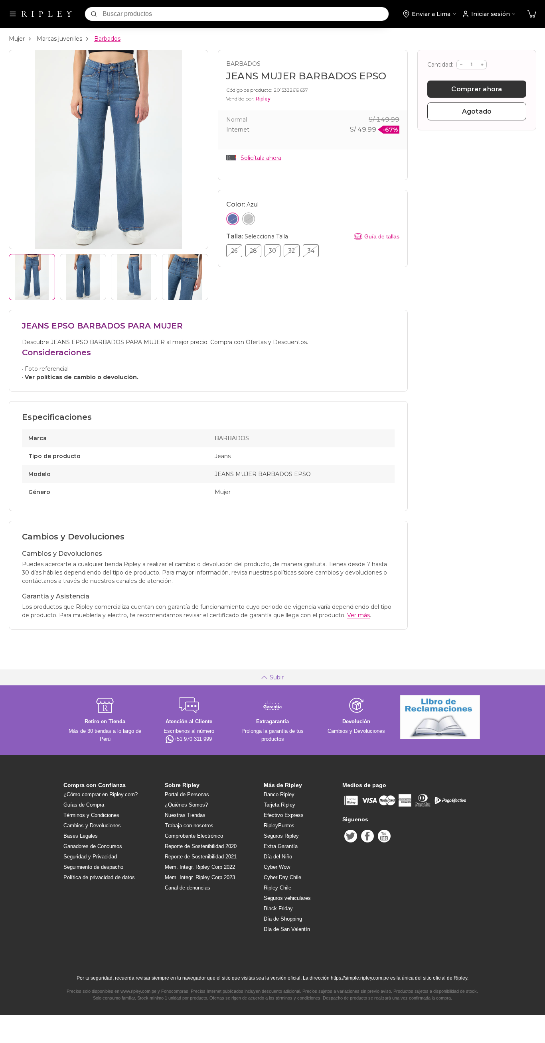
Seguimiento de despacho (93, 867)
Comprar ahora (476, 89)
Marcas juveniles (59, 38)
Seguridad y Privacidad (90, 857)
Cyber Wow (277, 867)
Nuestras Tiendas (185, 815)
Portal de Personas (187, 794)
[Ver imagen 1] (32, 277)
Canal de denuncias (187, 888)
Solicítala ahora (261, 157)
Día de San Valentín (287, 929)
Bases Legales (80, 836)
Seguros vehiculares (287, 898)
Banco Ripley (279, 794)
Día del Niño (278, 857)
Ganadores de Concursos (92, 846)
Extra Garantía (281, 846)
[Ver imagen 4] (185, 277)
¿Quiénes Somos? (186, 805)
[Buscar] (94, 14)
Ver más (358, 615)
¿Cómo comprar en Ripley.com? (100, 794)
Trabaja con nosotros (189, 825)
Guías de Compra (83, 805)
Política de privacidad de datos (99, 877)
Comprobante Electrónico (194, 836)
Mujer (17, 38)
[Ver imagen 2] (83, 277)
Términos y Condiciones (91, 815)
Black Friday (278, 908)
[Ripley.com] (47, 14)
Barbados (107, 38)
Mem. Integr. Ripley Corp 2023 (200, 877)
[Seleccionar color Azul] (232, 219)
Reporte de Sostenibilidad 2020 (201, 846)
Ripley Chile (277, 888)
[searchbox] (246, 14)
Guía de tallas (381, 236)
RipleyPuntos (279, 825)
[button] (531, 14)
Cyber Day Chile (282, 877)
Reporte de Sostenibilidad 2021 (201, 857)
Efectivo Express (284, 815)
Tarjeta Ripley (279, 805)
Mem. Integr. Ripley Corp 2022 (200, 867)
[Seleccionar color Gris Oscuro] (248, 219)
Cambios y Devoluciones (92, 825)
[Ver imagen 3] (134, 277)
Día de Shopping (283, 919)
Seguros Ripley (281, 836)
